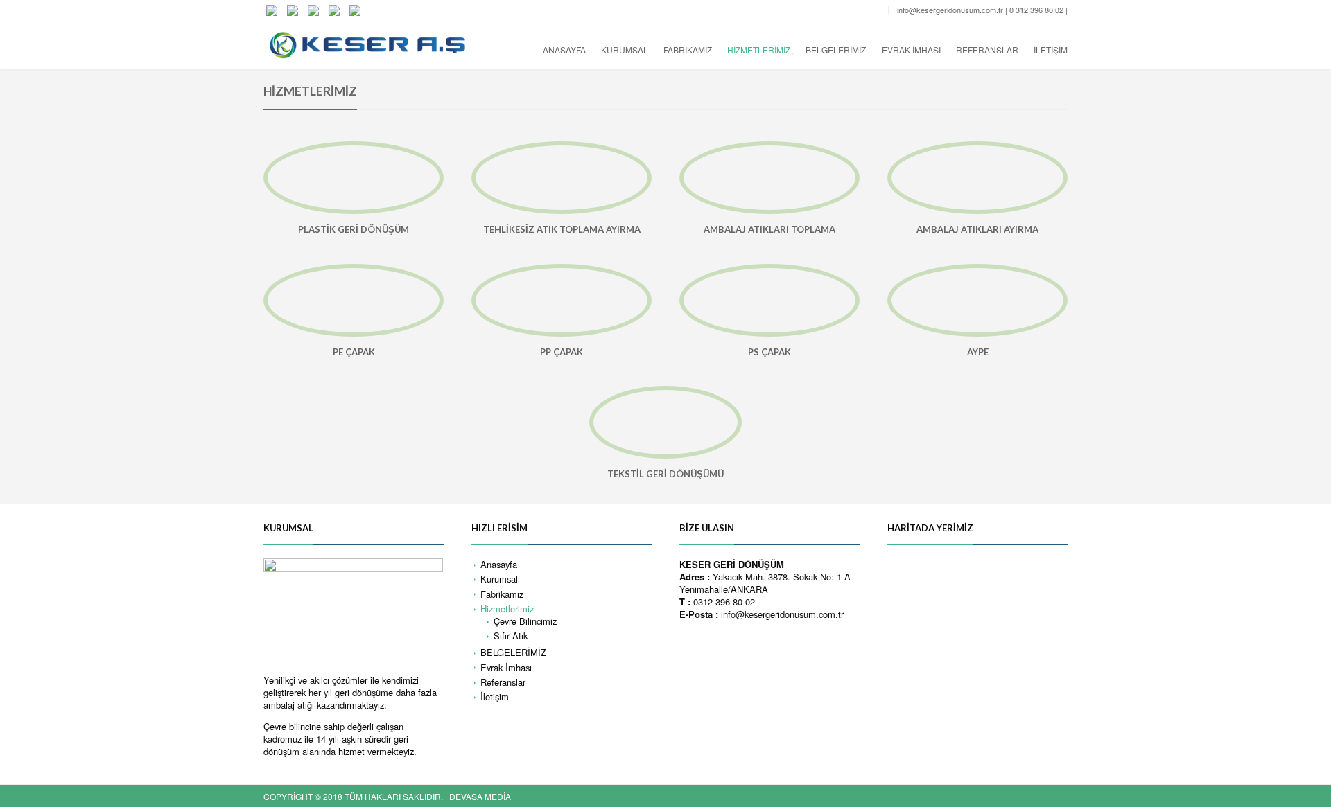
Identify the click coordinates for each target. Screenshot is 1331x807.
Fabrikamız (687, 49)
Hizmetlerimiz (758, 49)
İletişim (1051, 49)
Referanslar (987, 49)
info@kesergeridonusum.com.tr (950, 9)
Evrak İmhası (911, 49)
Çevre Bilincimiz (525, 621)
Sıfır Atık (511, 635)
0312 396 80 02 (724, 601)
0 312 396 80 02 (1036, 9)
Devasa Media (480, 796)
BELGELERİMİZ (836, 49)
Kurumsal (624, 49)
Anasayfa (564, 49)
